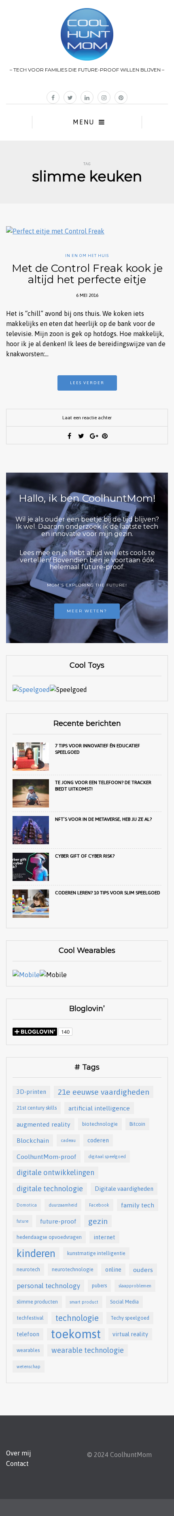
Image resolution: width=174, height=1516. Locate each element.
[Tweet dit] (81, 436)
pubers (99, 1286)
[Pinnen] (105, 436)
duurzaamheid (63, 1205)
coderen (98, 1140)
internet (104, 1237)
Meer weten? (87, 611)
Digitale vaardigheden (124, 1188)
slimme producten (37, 1302)
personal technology (48, 1286)
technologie (77, 1318)
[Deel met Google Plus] (93, 436)
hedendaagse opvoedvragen (49, 1237)
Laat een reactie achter (87, 418)
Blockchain (33, 1140)
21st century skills (37, 1108)
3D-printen (31, 1091)
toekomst (76, 1334)
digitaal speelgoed (107, 1156)
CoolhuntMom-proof (46, 1156)
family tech (137, 1205)
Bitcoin (137, 1124)
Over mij (18, 1453)
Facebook (99, 1205)
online (113, 1269)
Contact (17, 1463)
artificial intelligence (99, 1108)
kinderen (36, 1253)
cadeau (68, 1140)
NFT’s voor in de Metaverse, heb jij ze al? (103, 819)
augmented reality (43, 1124)
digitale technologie (50, 1188)
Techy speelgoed (129, 1318)
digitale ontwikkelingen (55, 1172)
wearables (28, 1350)
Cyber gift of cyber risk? (85, 856)
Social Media (124, 1302)
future (22, 1221)
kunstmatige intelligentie (96, 1253)
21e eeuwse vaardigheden (103, 1091)
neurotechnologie (72, 1269)
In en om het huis (87, 255)
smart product (84, 1301)
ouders (143, 1269)
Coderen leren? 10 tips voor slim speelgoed (107, 893)
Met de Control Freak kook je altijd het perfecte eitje (87, 274)
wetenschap (28, 1366)
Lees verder (87, 383)
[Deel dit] (69, 436)
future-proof (58, 1221)
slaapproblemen (135, 1285)
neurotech (28, 1269)
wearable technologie (87, 1350)
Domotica (27, 1205)
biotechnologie (100, 1124)
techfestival (30, 1318)
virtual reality (130, 1334)
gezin (98, 1221)
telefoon (28, 1334)
